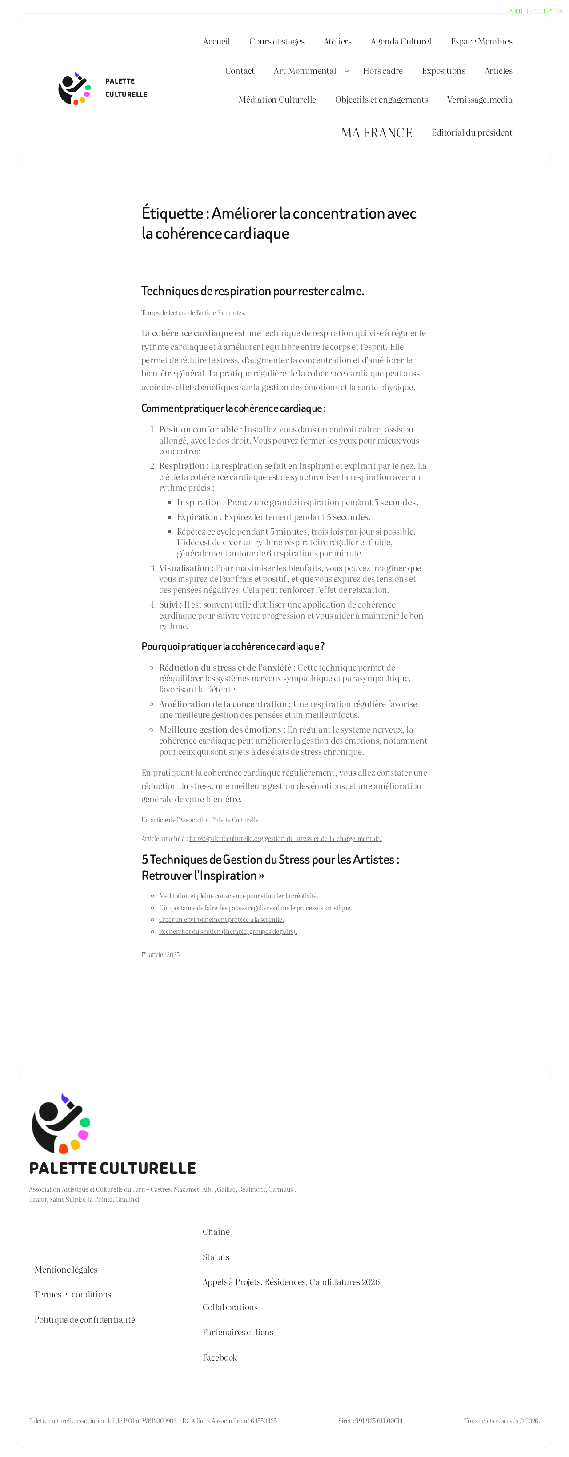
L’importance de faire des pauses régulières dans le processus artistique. (255, 907)
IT (536, 11)
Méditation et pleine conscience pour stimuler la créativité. (239, 895)
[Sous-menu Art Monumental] (346, 70)
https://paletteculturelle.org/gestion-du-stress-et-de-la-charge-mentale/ (285, 838)
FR (519, 11)
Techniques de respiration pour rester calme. (253, 291)
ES (559, 11)
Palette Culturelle (112, 1169)
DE (528, 11)
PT (551, 11)
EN (510, 11)
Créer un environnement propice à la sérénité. (221, 919)
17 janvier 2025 (160, 954)
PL (543, 11)
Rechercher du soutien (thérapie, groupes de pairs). (228, 931)
